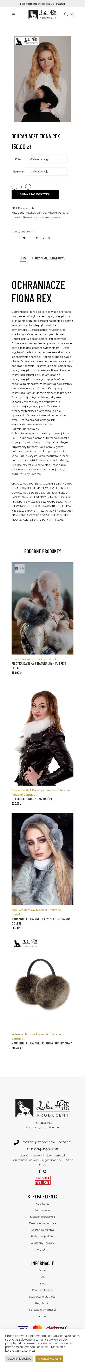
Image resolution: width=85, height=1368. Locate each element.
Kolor (18, 159)
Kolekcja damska (36, 212)
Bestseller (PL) (21, 790)
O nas (42, 1270)
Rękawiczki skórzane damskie (41, 217)
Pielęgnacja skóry (42, 1236)
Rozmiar (18, 171)
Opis (23, 258)
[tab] (23, 258)
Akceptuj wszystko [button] (49, 1358)
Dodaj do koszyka (35, 194)
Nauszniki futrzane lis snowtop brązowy (42, 1043)
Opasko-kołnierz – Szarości (32, 799)
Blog (42, 1283)
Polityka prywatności (42, 1309)
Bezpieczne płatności (42, 1296)
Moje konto (43, 1203)
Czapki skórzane (23, 659)
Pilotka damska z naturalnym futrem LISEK (39, 665)
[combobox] (46, 159)
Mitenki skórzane (58, 212)
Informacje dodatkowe (48, 258)
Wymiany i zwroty (42, 1243)
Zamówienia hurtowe (42, 1223)
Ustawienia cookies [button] (19, 1358)
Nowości (17, 217)
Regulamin (42, 1303)
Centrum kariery (42, 1290)
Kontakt (42, 1316)
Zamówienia (42, 1210)
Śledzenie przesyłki (42, 1216)
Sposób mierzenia (42, 1229)
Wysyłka (42, 1249)
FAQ (42, 1277)
